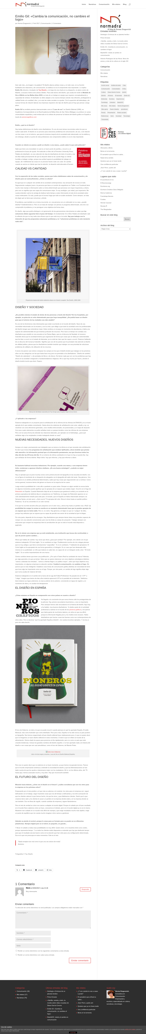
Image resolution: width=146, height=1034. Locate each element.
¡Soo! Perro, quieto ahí (108, 167)
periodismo (124, 109)
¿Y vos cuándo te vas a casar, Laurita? (113, 171)
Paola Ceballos (114, 109)
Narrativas (92, 4)
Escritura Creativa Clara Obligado (111, 189)
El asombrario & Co (107, 180)
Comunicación (104, 4)
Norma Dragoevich (24, 23)
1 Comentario (56, 23)
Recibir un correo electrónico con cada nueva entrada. (36, 955)
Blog (124, 4)
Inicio (84, 4)
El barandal (118, 95)
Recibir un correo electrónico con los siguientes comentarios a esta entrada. (43, 951)
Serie (112, 116)
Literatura (112, 102)
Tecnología (126, 116)
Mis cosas (104, 106)
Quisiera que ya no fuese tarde (110, 161)
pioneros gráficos (75, 609)
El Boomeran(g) (105, 183)
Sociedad (118, 116)
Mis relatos (116, 4)
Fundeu (103, 199)
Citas (124, 85)
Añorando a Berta (106, 148)
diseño (124, 92)
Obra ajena (104, 109)
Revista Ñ (103, 206)
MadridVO (120, 102)
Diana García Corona (114, 92)
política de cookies (130, 1029)
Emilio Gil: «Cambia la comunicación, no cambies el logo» (57, 1011)
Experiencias (120, 99)
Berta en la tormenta (107, 151)
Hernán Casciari (105, 203)
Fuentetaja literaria (106, 196)
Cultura (103, 92)
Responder (85, 889)
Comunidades (116, 89)
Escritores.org (105, 186)
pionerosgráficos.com (29, 117)
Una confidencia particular (109, 164)
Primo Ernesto (105, 38)
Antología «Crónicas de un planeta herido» (114, 34)
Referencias (104, 116)
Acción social (105, 85)
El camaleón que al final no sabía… (112, 154)
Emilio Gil (127, 95)
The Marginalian (105, 209)
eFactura (110, 95)
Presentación (111, 112)
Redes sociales (121, 112)
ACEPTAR (73, 1032)
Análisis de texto (116, 85)
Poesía (103, 112)
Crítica (124, 89)
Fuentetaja (104, 102)
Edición (103, 95)
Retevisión (18, 491)
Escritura (111, 99)
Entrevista (104, 99)
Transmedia (104, 119)
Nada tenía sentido (106, 158)
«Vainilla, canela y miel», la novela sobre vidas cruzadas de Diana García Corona (58, 1002)
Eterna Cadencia (106, 193)
